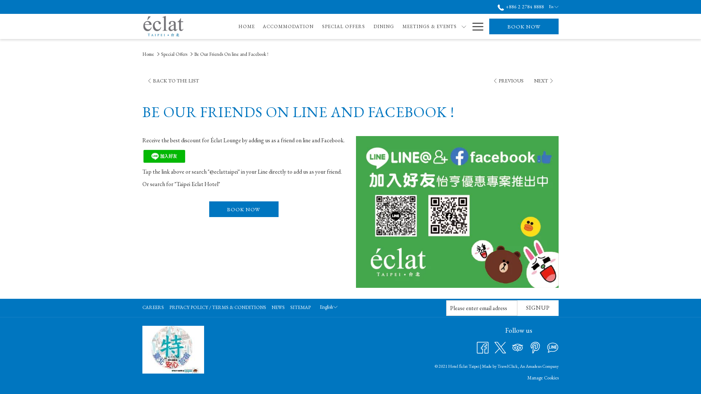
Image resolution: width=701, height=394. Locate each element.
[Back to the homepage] (163, 26)
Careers (153, 307)
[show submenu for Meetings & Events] (464, 26)
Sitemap (300, 307)
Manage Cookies (543, 378)
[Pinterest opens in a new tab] (535, 347)
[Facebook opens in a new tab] (483, 347)
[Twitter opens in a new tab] (500, 347)
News (278, 307)
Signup (538, 308)
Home (148, 54)
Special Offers (174, 54)
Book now (524, 26)
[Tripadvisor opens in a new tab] (518, 347)
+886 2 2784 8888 (524, 7)
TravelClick (507, 366)
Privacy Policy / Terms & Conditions (217, 307)
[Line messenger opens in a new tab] (553, 347)
